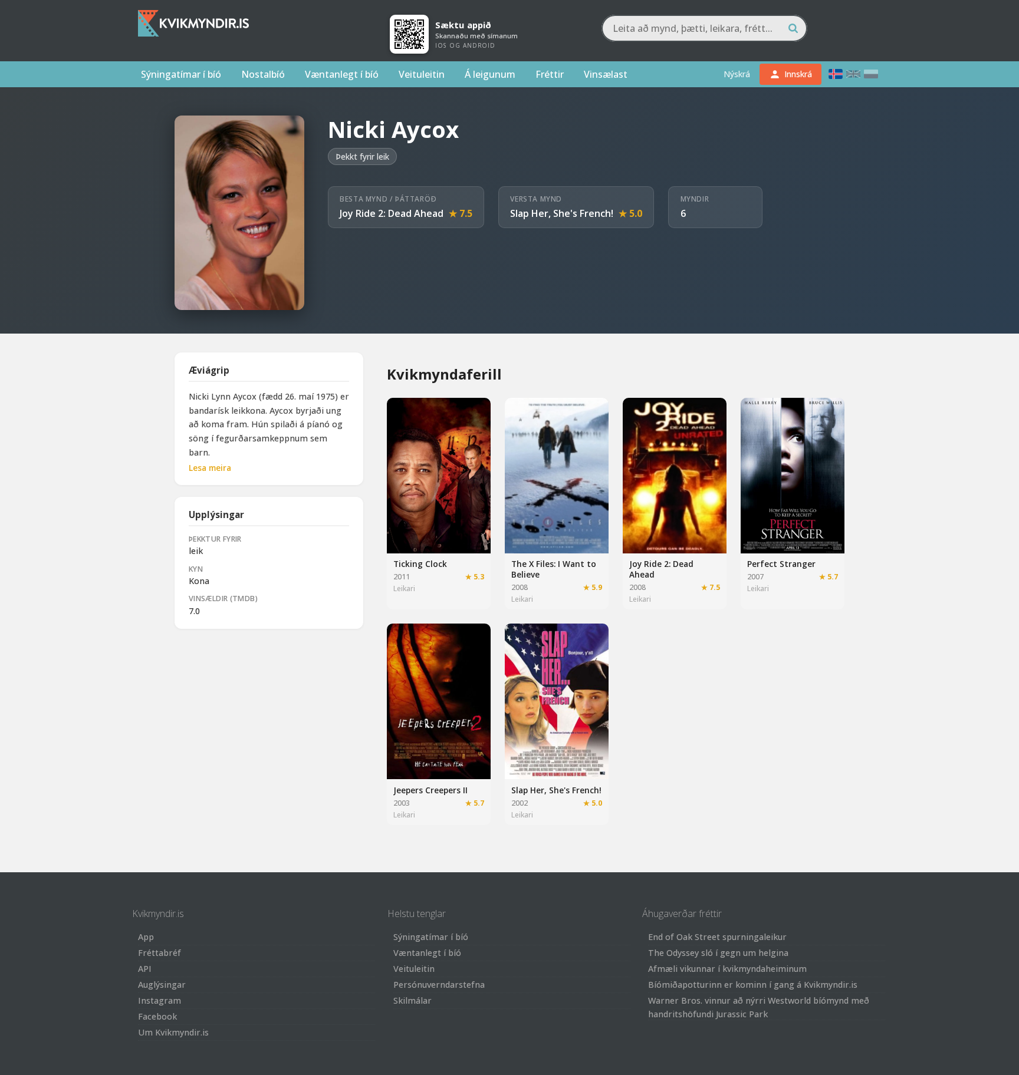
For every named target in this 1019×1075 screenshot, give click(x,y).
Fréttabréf (159, 952)
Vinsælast (605, 74)
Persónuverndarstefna (439, 984)
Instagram (159, 1000)
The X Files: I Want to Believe (553, 569)
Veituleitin (422, 74)
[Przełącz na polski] (871, 74)
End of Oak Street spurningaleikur (717, 936)
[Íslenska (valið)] (836, 74)
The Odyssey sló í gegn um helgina (718, 952)
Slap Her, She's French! (561, 213)
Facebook (157, 1016)
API (145, 968)
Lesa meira (210, 467)
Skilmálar (412, 1000)
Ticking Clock (420, 563)
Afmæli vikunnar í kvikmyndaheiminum (727, 968)
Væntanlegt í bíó (342, 74)
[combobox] (704, 28)
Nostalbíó (263, 74)
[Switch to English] (853, 74)
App (146, 936)
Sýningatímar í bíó (181, 74)
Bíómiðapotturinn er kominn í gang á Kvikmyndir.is (752, 984)
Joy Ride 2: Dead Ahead (391, 213)
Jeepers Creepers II (430, 790)
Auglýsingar (162, 984)
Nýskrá (737, 74)
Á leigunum (490, 74)
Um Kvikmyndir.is (173, 1032)
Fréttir (549, 74)
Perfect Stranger (781, 563)
